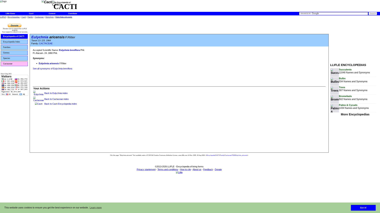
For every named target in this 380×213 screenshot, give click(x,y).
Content (52, 14)
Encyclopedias (14, 17)
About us (197, 169)
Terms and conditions (167, 169)
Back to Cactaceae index (56, 99)
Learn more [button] (96, 207)
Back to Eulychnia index (56, 93)
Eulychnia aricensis (64, 17)
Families (6, 47)
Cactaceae (39, 17)
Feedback (208, 169)
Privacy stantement (146, 169)
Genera (6, 53)
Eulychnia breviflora (69, 50)
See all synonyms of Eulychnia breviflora (52, 68)
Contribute (72, 14)
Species (6, 58)
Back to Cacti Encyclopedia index (60, 104)
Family (30, 17)
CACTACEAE (46, 43)
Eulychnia (50, 17)
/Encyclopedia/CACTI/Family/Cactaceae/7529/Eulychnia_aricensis (226, 155)
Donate (218, 169)
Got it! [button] (363, 207)
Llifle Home (10, 14)
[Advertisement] (355, 39)
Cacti (31, 14)
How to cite (185, 169)
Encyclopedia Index (11, 42)
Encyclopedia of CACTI (13, 36)
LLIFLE (3, 17)
